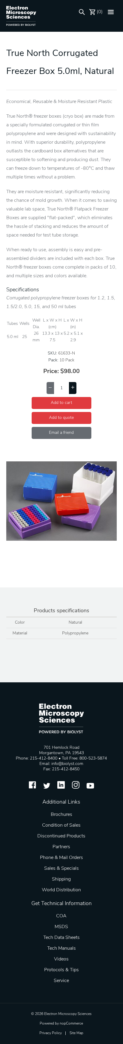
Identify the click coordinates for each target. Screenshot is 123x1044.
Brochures (61, 814)
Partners (61, 847)
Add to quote (61, 418)
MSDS (61, 927)
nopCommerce (71, 1023)
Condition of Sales (61, 825)
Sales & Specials (61, 868)
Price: (51, 372)
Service (61, 980)
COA (61, 916)
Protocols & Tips (61, 970)
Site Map (76, 1033)
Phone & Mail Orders (61, 857)
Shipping (61, 879)
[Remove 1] (50, 388)
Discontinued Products (61, 836)
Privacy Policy (50, 1033)
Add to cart (61, 403)
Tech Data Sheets (61, 937)
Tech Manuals (61, 948)
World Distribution (61, 890)
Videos (61, 959)
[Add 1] (72, 388)
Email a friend (61, 433)
